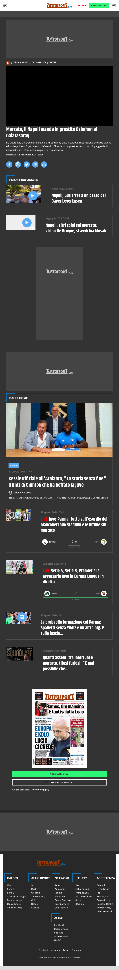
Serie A (11, 889)
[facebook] (9, 164)
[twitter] (27, 164)
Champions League (16, 896)
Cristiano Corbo (22, 492)
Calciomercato (39, 63)
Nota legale (102, 896)
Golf (33, 900)
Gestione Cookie (105, 904)
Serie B (10, 892)
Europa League (14, 900)
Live (83, 5)
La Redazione (103, 889)
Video (16, 63)
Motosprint (60, 896)
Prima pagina (82, 892)
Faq (98, 892)
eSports (35, 907)
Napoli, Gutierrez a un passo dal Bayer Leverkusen (78, 198)
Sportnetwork (62, 904)
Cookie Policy (103, 900)
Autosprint (60, 889)
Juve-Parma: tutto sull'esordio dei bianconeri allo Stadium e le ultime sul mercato (74, 524)
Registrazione (61, 929)
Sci (32, 885)
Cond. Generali (104, 911)
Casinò (57, 940)
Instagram (55, 950)
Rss (77, 885)
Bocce (34, 904)
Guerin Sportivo (63, 900)
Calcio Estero (14, 904)
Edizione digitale (83, 896)
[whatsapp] (18, 164)
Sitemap (79, 904)
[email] (35, 164)
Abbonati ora (59, 774)
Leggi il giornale (60, 782)
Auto (57, 885)
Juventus (14, 465)
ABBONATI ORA (99, 6)
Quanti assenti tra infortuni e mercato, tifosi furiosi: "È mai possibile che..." (68, 663)
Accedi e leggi (39, 789)
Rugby (34, 889)
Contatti (101, 885)
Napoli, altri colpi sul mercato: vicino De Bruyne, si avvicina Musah (76, 228)
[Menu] (5, 5)
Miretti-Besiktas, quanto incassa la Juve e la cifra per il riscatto (83, 498)
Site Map (58, 932)
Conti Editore (61, 907)
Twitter (66, 950)
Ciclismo (35, 892)
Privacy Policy (104, 907)
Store (78, 900)
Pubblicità (59, 925)
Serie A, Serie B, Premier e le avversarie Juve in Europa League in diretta (73, 576)
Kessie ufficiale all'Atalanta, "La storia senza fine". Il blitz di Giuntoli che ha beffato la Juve (58, 482)
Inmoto (58, 892)
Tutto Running (38, 896)
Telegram (76, 950)
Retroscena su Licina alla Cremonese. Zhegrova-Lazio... (31, 498)
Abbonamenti (82, 889)
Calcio (25, 63)
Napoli (52, 63)
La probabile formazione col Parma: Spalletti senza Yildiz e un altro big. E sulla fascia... (72, 627)
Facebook (43, 950)
